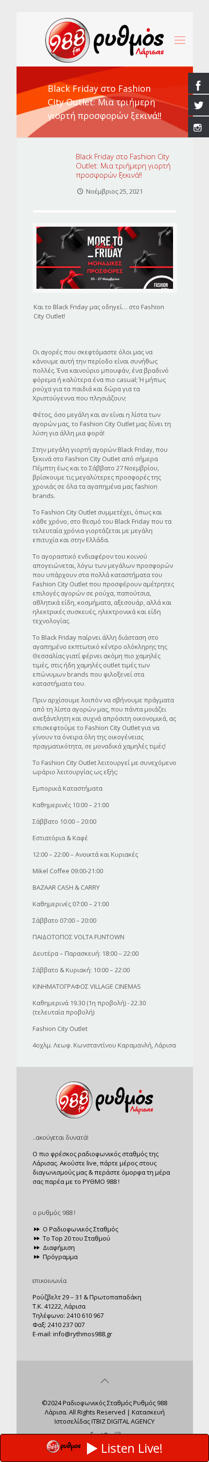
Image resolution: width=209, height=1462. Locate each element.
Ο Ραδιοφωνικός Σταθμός (79, 1229)
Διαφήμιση (58, 1247)
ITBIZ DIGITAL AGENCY (123, 1421)
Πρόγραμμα (59, 1256)
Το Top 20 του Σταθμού (75, 1238)
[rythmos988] (105, 39)
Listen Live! (132, 1448)
